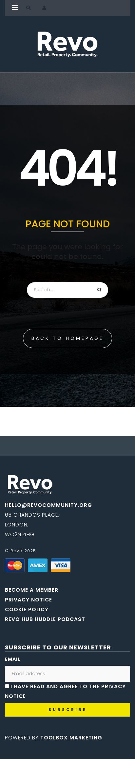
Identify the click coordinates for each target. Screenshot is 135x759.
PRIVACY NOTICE (28, 599)
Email (12, 659)
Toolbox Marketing (71, 737)
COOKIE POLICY (26, 609)
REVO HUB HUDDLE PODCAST (45, 619)
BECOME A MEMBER (31, 589)
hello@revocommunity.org (48, 505)
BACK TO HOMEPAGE (67, 338)
